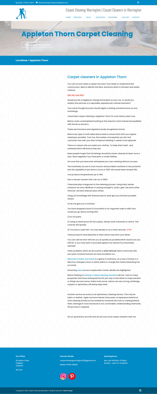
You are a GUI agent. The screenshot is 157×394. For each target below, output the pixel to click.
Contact (136, 17)
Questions (100, 17)
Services (77, 17)
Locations (112, 17)
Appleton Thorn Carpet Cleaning (77, 33)
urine (79, 270)
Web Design (68, 391)
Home (68, 17)
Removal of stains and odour (80, 259)
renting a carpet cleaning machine (100, 275)
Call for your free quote (37, 44)
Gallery (125, 17)
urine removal (110, 251)
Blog (88, 17)
